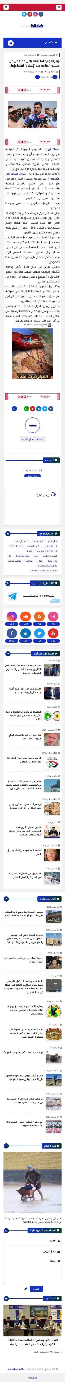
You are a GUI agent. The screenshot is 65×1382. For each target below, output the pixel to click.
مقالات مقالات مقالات (47, 566)
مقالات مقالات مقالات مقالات (44, 570)
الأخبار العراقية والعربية (47, 551)
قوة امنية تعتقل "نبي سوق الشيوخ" (23, 1052)
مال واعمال (52, 561)
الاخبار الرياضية (21, 541)
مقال (39, 561)
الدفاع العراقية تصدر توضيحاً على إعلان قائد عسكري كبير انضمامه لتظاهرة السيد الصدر (26, 1033)
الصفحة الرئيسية (48, 55)
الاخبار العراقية (30, 55)
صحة (36, 556)
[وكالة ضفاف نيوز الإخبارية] (32, 26)
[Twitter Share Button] (44, 408)
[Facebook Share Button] (50, 408)
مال (9, 556)
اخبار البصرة (52, 541)
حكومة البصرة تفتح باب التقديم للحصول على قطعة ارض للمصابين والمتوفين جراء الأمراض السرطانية (25, 938)
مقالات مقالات (14, 561)
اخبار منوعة (38, 541)
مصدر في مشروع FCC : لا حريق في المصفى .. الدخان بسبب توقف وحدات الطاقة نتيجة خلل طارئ (24, 785)
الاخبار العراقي (51, 546)
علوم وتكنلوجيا (22, 556)
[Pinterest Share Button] (38, 408)
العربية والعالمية (50, 556)
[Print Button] (14, 408)
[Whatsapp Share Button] (26, 408)
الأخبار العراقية (33, 546)
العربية (29, 551)
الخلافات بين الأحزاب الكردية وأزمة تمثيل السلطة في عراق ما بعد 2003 (24, 715)
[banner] (32, 90)
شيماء (56, 1352)
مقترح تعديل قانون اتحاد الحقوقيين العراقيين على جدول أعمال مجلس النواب (25, 831)
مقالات (29, 561)
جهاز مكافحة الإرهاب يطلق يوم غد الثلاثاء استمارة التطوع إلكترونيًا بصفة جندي (25, 1010)
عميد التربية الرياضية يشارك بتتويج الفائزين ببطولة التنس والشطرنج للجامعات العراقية (23, 669)
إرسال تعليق (32, 476)
